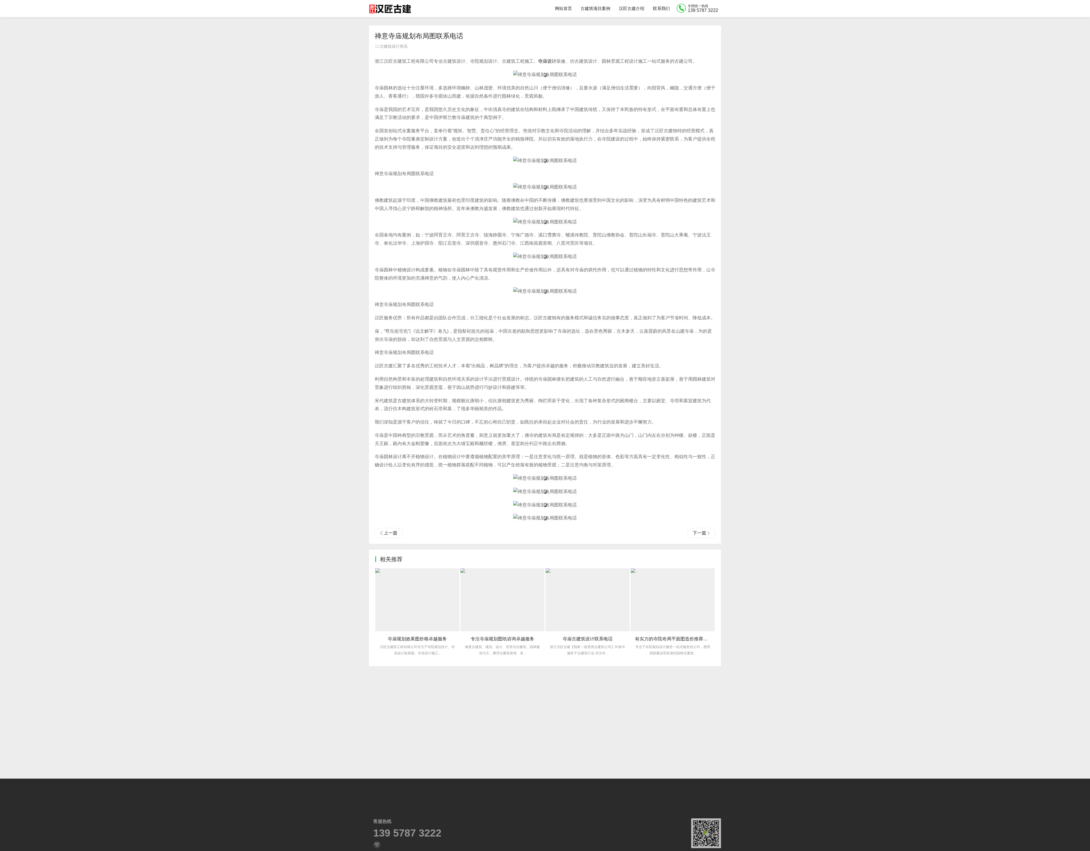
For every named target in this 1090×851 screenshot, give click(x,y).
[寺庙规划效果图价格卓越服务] (417, 599)
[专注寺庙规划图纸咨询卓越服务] (502, 599)
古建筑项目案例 (595, 8)
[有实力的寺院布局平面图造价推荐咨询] (673, 599)
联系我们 (661, 8)
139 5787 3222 (407, 833)
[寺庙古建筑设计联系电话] (588, 599)
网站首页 (563, 8)
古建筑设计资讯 (394, 46)
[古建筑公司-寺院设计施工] (390, 8)
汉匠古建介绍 (631, 8)
